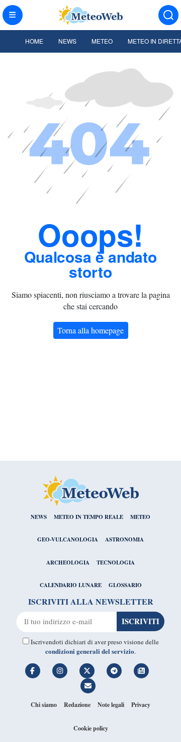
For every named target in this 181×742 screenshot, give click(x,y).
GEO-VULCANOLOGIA (67, 539)
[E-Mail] (88, 685)
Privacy (140, 704)
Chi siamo (44, 704)
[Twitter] (87, 670)
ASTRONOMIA (124, 539)
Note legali (111, 704)
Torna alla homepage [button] (90, 330)
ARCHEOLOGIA (67, 563)
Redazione (77, 704)
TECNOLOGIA (116, 563)
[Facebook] (32, 670)
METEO (140, 517)
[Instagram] (59, 670)
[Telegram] (114, 670)
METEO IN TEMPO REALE (88, 517)
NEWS (39, 517)
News (67, 41)
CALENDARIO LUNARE (71, 585)
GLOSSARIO (125, 585)
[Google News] (141, 670)
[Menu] (13, 15)
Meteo (102, 41)
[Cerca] (168, 15)
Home (34, 41)
